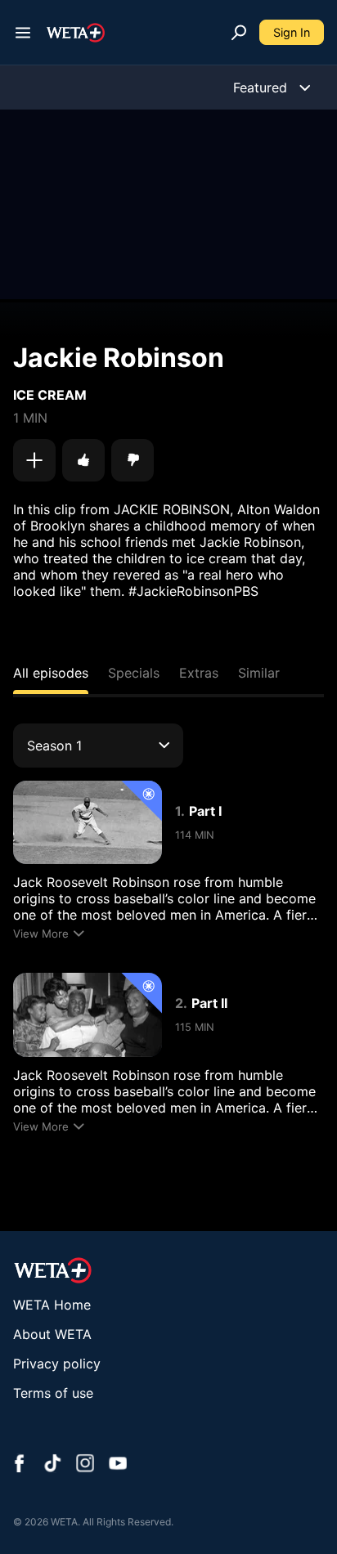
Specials (134, 673)
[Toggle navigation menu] (23, 32)
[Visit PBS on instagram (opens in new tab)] (85, 1464)
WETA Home (52, 1304)
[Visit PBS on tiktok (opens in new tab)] (52, 1464)
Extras (198, 673)
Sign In (291, 32)
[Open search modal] (239, 32)
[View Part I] (87, 822)
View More (41, 933)
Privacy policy (57, 1363)
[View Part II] (87, 1014)
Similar (259, 673)
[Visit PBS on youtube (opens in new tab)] (118, 1464)
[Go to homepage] (76, 33)
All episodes (50, 673)
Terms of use (53, 1393)
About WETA (52, 1334)
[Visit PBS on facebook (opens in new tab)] (19, 1464)
